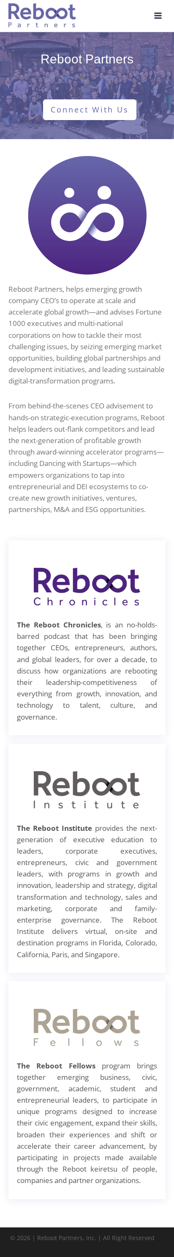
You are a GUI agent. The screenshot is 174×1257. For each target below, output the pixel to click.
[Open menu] (158, 15)
